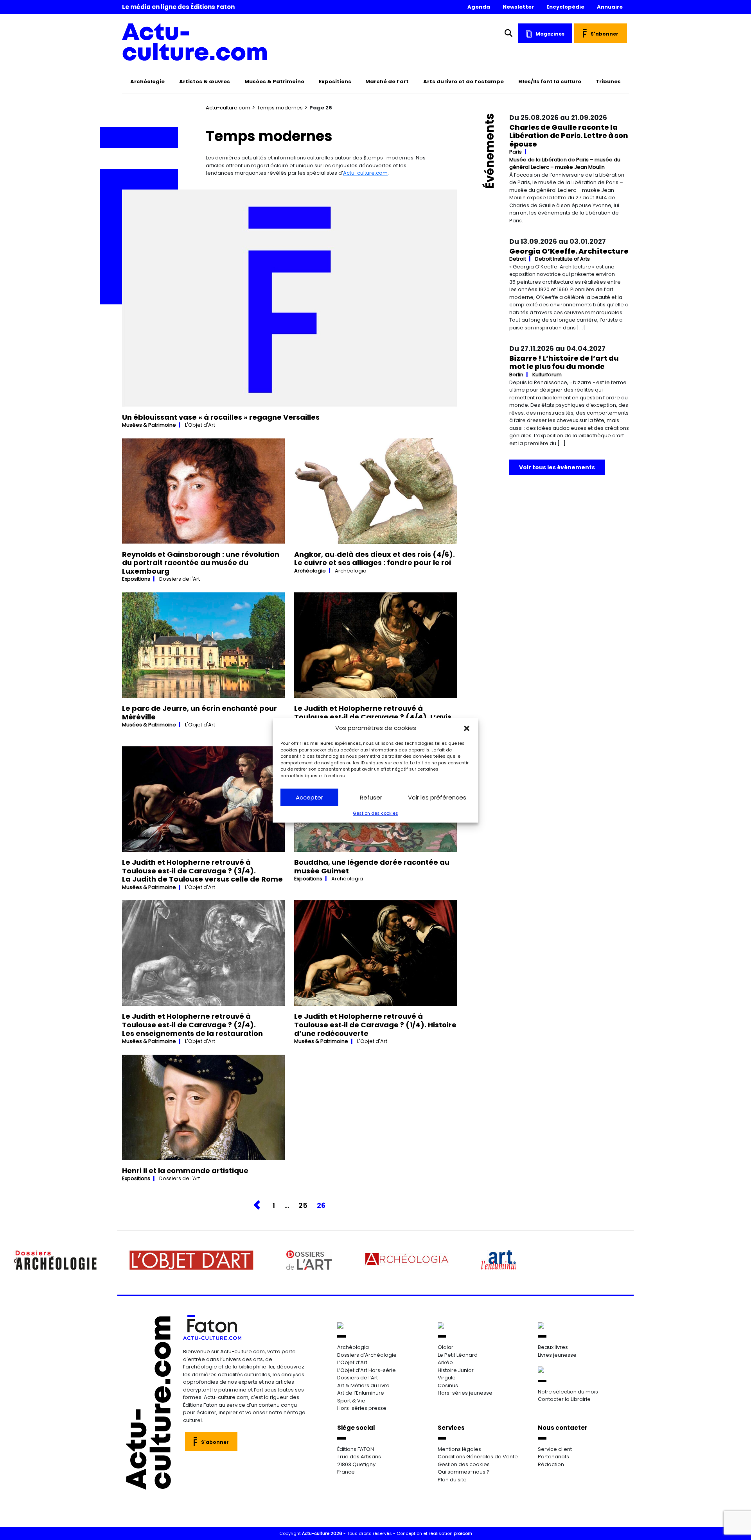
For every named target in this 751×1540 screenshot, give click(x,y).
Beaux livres (553, 1347)
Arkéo (445, 1362)
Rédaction (551, 1464)
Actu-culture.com (228, 107)
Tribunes (608, 81)
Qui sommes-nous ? (464, 1472)
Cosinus (448, 1385)
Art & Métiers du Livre (363, 1385)
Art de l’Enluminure (360, 1393)
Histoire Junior (456, 1370)
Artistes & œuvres (204, 81)
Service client (555, 1449)
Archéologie (147, 81)
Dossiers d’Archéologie (367, 1355)
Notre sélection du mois (568, 1391)
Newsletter (518, 7)
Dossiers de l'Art (179, 579)
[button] (467, 728)
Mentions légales (459, 1449)
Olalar (445, 1347)
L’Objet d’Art (352, 1362)
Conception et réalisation (434, 1533)
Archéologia (351, 570)
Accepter (309, 797)
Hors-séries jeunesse (465, 1393)
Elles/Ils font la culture (549, 81)
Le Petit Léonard (458, 1355)
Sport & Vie (351, 1400)
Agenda (478, 7)
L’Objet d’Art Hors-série (366, 1370)
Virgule (447, 1377)
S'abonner (604, 33)
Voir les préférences (437, 797)
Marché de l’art (387, 81)
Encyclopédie (565, 7)
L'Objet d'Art (200, 425)
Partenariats (553, 1456)
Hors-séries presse (361, 1408)
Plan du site (452, 1479)
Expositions (335, 81)
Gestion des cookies (375, 813)
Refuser (371, 797)
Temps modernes (280, 107)
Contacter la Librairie (564, 1399)
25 (302, 1205)
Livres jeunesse (557, 1355)
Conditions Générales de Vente (478, 1456)
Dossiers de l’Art (357, 1377)
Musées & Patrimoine (274, 81)
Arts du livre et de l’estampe (463, 81)
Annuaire (610, 7)
